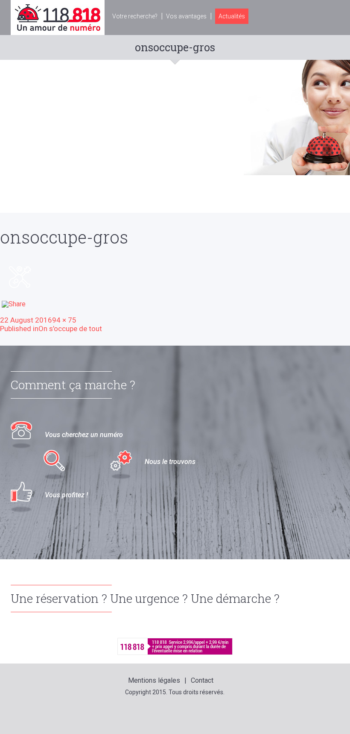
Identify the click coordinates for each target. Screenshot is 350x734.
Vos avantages (186, 16)
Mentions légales (154, 680)
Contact (202, 680)
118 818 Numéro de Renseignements (57, 17)
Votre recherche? (135, 16)
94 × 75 (64, 320)
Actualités (232, 16)
